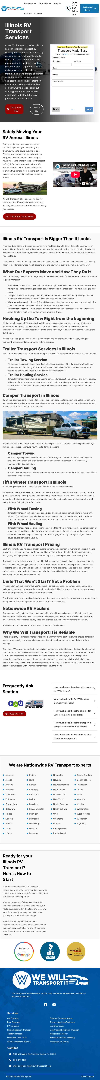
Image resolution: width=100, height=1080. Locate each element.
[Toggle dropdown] (35, 4)
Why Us (57, 3)
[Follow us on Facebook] (45, 1005)
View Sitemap (87, 1076)
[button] (74, 689)
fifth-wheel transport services (59, 486)
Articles (28, 13)
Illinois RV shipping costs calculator (57, 561)
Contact (38, 13)
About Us (43, 3)
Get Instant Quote (88, 8)
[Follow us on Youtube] (54, 1005)
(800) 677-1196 (74, 5)
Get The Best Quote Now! (19, 216)
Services (28, 3)
